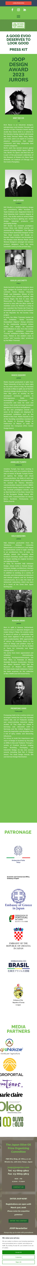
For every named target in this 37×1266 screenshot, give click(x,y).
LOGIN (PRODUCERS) (18, 3)
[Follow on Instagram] (18, 10)
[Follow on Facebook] (12, 10)
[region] (18, 1250)
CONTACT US (18, 1187)
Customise (18, 1257)
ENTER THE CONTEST (18, 1221)
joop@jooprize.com (18, 1167)
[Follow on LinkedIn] (24, 10)
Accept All (18, 1252)
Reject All (18, 1262)
